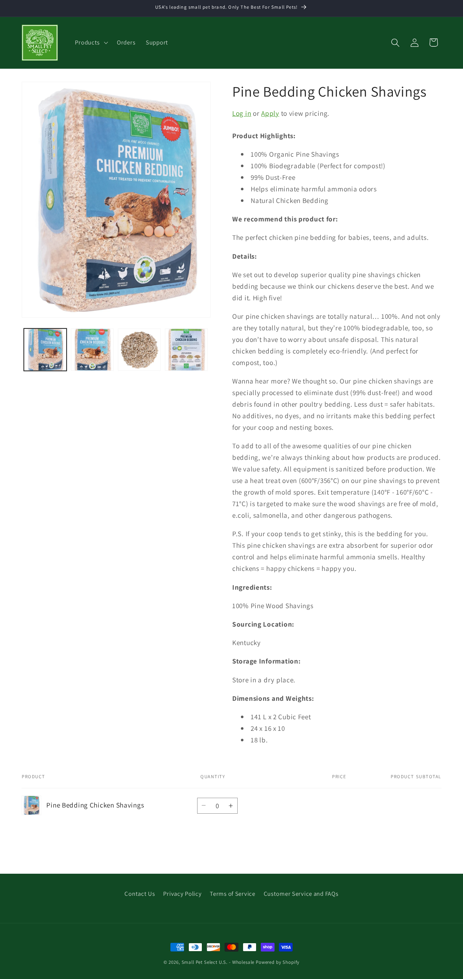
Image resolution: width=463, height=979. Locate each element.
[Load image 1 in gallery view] (45, 350)
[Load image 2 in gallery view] (92, 350)
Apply (270, 113)
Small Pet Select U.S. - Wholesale (218, 962)
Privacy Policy (182, 894)
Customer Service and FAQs (301, 894)
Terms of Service (232, 894)
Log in (241, 113)
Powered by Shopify (278, 962)
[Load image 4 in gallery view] (186, 350)
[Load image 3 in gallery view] (139, 350)
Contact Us (139, 894)
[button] (91, 43)
